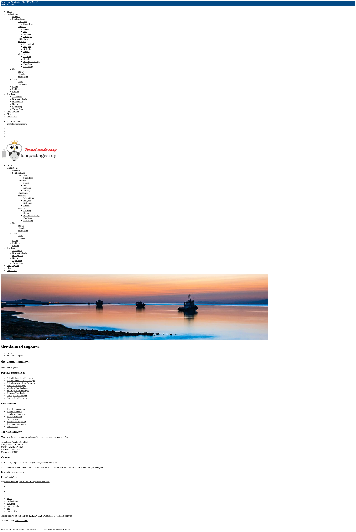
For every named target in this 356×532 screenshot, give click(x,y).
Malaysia (16, 16)
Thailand (22, 41)
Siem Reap (28, 24)
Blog (9, 114)
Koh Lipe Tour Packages (18, 390)
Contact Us (12, 116)
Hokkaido (22, 84)
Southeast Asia (18, 19)
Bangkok (27, 46)
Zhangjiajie (23, 76)
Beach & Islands (19, 99)
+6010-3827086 (14, 121)
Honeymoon (17, 101)
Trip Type (11, 94)
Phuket (26, 51)
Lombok (27, 34)
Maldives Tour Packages (17, 388)
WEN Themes (21, 520)
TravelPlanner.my (14, 411)
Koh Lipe (27, 49)
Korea (15, 86)
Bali (25, 31)
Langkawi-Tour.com (16, 414)
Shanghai (22, 74)
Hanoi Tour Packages (16, 385)
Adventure (17, 96)
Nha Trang (28, 66)
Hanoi (26, 59)
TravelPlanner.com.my (16, 409)
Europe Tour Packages (17, 398)
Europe (15, 91)
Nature (15, 104)
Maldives (16, 89)
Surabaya (27, 36)
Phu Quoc (27, 64)
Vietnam (21, 54)
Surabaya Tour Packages (17, 393)
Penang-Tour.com (14, 416)
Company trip (13, 111)
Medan (26, 29)
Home (9, 11)
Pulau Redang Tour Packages (20, 378)
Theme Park (17, 109)
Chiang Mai (28, 44)
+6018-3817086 (42, 481)
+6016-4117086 (11, 481)
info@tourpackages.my (17, 124)
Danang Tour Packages (17, 395)
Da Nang (27, 56)
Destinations (12, 14)
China (15, 69)
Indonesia (22, 26)
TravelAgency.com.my (17, 424)
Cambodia (22, 21)
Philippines (23, 39)
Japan (14, 79)
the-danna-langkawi (15, 361)
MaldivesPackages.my (16, 421)
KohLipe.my (12, 419)
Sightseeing (17, 106)
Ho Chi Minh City (31, 61)
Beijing (21, 71)
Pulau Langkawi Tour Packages (21, 383)
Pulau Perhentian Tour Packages (21, 380)
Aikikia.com (12, 426)
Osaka (20, 81)
